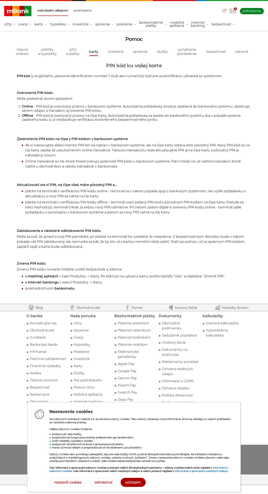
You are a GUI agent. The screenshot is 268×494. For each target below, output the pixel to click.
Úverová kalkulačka (222, 323)
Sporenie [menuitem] (102, 24)
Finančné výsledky (45, 366)
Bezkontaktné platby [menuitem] (151, 24)
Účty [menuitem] (8, 24)
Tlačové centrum (44, 380)
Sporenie (81, 330)
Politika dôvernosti (177, 395)
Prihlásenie (251, 11)
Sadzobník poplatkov (179, 335)
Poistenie (81, 352)
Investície (82, 359)
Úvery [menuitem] (23, 24)
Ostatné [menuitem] (241, 52)
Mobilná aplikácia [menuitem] (177, 24)
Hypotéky (82, 345)
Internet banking (88, 402)
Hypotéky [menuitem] (58, 24)
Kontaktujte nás (43, 323)
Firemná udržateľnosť (48, 359)
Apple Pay (126, 364)
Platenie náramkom (134, 330)
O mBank (38, 337)
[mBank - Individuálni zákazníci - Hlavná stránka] (17, 11)
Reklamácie (39, 394)
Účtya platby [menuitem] (73, 52)
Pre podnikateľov (88, 380)
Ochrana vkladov (176, 388)
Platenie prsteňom (133, 323)
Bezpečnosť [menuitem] (221, 24)
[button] (232, 11)
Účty (78, 323)
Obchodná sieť (42, 330)
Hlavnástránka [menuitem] (22, 52)
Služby (79, 373)
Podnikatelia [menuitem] (82, 10)
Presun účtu (84, 387)
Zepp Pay (125, 400)
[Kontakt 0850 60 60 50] (224, 11)
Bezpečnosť (40, 387)
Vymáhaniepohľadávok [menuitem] (187, 52)
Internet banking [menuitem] (198, 24)
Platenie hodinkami (134, 337)
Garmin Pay (127, 378)
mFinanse (38, 352)
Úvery (79, 337)
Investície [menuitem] (81, 24)
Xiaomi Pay (127, 385)
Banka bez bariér (44, 345)
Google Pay (127, 371)
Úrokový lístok (174, 342)
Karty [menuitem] (39, 24)
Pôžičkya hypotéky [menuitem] (47, 52)
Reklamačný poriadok (180, 362)
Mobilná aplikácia (88, 394)
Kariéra (35, 373)
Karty (78, 366)
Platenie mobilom (133, 345)
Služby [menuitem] (162, 52)
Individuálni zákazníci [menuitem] (52, 10)
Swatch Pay (127, 392)
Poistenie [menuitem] (124, 24)
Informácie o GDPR (178, 381)
